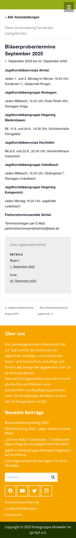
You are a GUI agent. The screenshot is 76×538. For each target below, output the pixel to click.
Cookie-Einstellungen (21, 508)
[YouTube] (22, 490)
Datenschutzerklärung (22, 502)
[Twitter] (34, 490)
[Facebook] (10, 490)
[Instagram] (46, 490)
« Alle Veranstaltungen (22, 17)
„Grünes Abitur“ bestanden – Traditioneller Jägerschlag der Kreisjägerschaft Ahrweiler (37, 441)
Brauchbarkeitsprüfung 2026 (27, 422)
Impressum (13, 514)
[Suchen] (53, 477)
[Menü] (69, 7)
